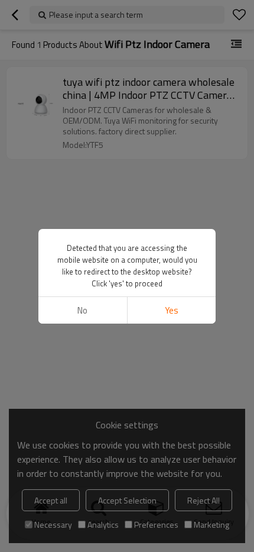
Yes (171, 310)
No (82, 310)
